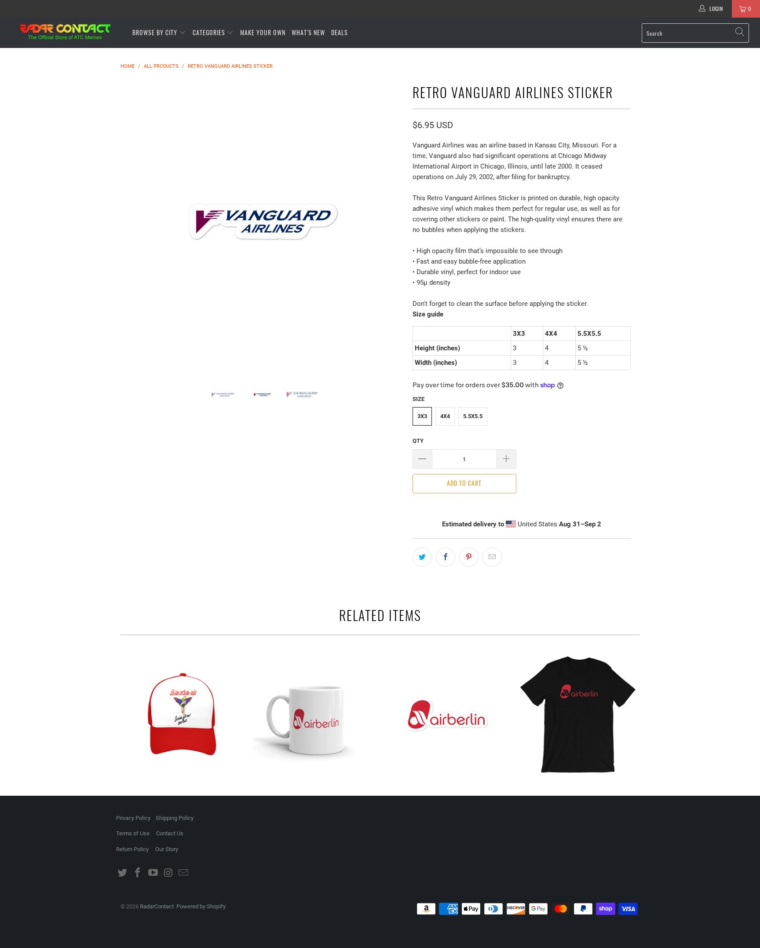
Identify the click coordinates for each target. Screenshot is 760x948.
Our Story (166, 849)
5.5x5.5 (472, 416)
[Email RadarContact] (183, 873)
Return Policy (132, 849)
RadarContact (157, 906)
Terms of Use (133, 833)
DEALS (339, 32)
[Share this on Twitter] (422, 557)
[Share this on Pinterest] (469, 557)
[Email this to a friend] (492, 557)
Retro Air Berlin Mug (314, 714)
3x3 (422, 416)
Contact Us (169, 833)
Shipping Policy (175, 818)
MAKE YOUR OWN (262, 32)
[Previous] (135, 222)
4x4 (445, 416)
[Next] (388, 222)
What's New (308, 32)
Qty (418, 440)
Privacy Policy (133, 818)
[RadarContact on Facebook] (138, 873)
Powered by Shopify (201, 906)
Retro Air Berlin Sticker (446, 714)
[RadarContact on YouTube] (153, 873)
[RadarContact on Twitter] (122, 873)
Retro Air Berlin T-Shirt (577, 714)
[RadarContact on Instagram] (168, 873)
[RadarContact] (65, 32)
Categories (210, 32)
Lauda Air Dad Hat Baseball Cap (182, 714)
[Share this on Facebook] (445, 557)
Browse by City (154, 32)
